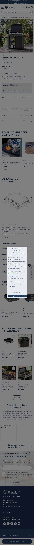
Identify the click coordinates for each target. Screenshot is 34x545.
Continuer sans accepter (17, 249)
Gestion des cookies (13, 274)
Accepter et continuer (17, 296)
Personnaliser (17, 292)
